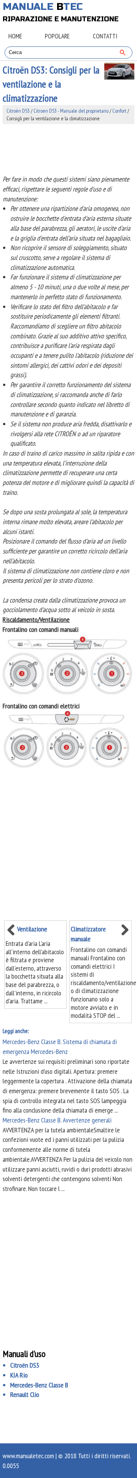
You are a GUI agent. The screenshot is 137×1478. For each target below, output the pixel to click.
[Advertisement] (68, 149)
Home (15, 36)
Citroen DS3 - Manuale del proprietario (70, 110)
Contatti (105, 36)
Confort (119, 110)
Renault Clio (24, 1394)
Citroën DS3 (18, 110)
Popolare (57, 36)
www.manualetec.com (28, 1455)
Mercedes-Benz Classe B (39, 1385)
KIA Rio (19, 1375)
